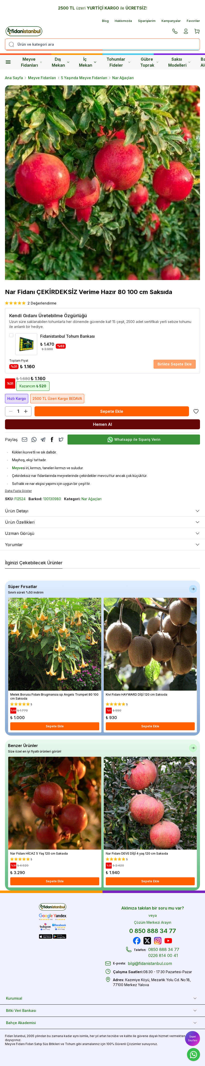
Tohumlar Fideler (116, 62)
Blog (105, 21)
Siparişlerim (147, 21)
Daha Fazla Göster (18, 491)
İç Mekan (85, 62)
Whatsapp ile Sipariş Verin (137, 439)
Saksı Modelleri (177, 62)
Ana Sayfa (14, 78)
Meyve (17, 468)
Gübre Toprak (147, 62)
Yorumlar (14, 544)
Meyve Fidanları (29, 62)
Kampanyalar (171, 21)
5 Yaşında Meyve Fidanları (84, 78)
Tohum (70, 1044)
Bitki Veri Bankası (21, 1010)
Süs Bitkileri (51, 1044)
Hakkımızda (123, 21)
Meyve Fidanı (15, 1044)
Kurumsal (14, 998)
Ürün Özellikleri (19, 522)
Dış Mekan (58, 62)
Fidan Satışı (34, 1044)
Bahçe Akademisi (21, 1023)
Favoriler (193, 21)
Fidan (9, 1036)
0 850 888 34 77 (152, 930)
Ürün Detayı (16, 510)
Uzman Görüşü (19, 533)
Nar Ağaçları (123, 78)
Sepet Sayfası (192, 1038)
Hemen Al (102, 424)
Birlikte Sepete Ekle (175, 364)
